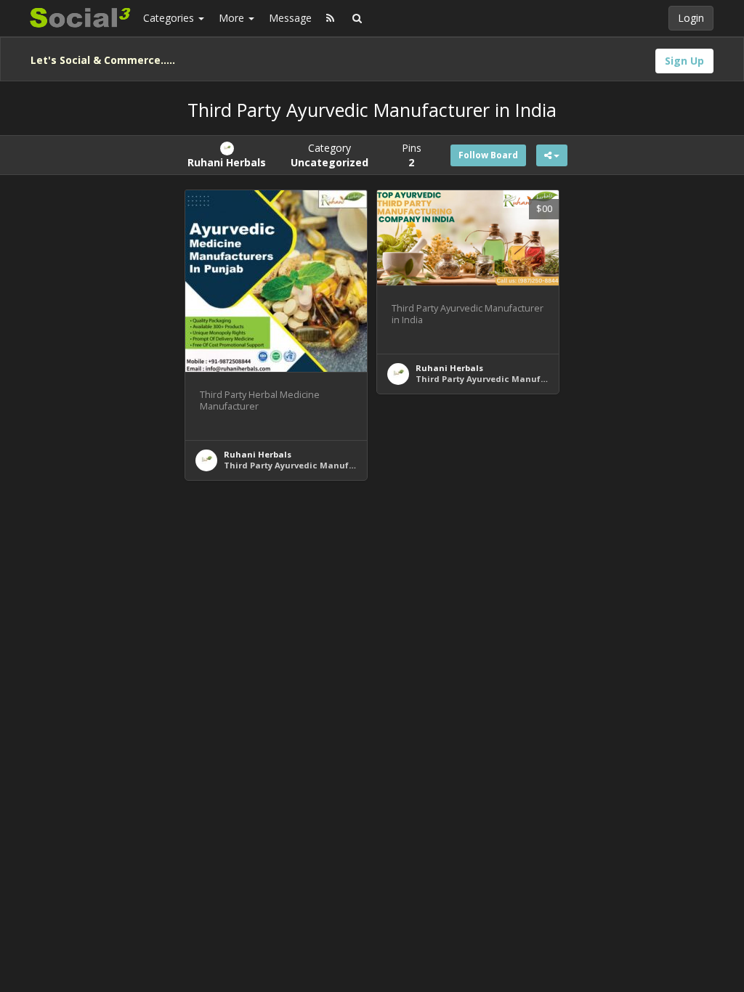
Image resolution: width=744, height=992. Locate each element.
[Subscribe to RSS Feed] (330, 18)
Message (290, 18)
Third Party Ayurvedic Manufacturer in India (321, 465)
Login (691, 18)
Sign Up (684, 61)
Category (329, 155)
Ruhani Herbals (257, 454)
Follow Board (488, 155)
